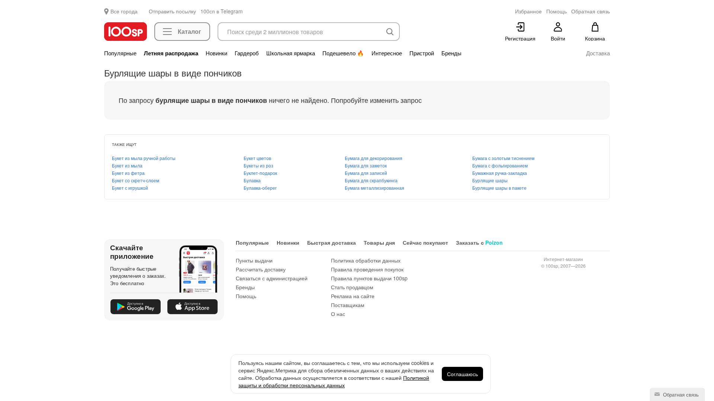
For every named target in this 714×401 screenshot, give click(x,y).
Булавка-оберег (260, 188)
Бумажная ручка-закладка (499, 173)
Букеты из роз (258, 165)
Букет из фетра (128, 173)
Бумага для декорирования (373, 158)
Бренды (451, 53)
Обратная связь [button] (590, 11)
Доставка (598, 53)
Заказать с (479, 242)
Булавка (252, 180)
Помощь (246, 296)
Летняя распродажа (171, 53)
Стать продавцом (352, 287)
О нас (338, 313)
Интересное (387, 53)
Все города (124, 11)
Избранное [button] (528, 11)
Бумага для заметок (366, 165)
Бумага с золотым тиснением (503, 158)
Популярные (120, 53)
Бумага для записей (366, 173)
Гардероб (247, 53)
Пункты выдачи (254, 260)
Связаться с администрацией (272, 278)
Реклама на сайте (352, 296)
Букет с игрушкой (130, 188)
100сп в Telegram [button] (221, 11)
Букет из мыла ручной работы (144, 158)
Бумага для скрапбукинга (371, 180)
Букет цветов (257, 158)
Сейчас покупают (425, 242)
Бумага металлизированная (374, 188)
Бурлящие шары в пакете (499, 188)
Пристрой (421, 53)
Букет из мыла (127, 165)
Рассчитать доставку (261, 269)
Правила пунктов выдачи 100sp (369, 278)
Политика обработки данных (366, 260)
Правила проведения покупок (367, 269)
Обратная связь (680, 394)
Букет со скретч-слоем (135, 180)
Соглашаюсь (462, 374)
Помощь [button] (556, 11)
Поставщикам (347, 305)
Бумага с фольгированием (500, 165)
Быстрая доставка (331, 242)
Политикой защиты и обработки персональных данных (333, 381)
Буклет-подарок (260, 173)
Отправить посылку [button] (172, 11)
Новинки (216, 53)
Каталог (189, 31)
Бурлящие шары (490, 180)
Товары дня (379, 242)
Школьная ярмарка (290, 53)
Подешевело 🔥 (343, 53)
